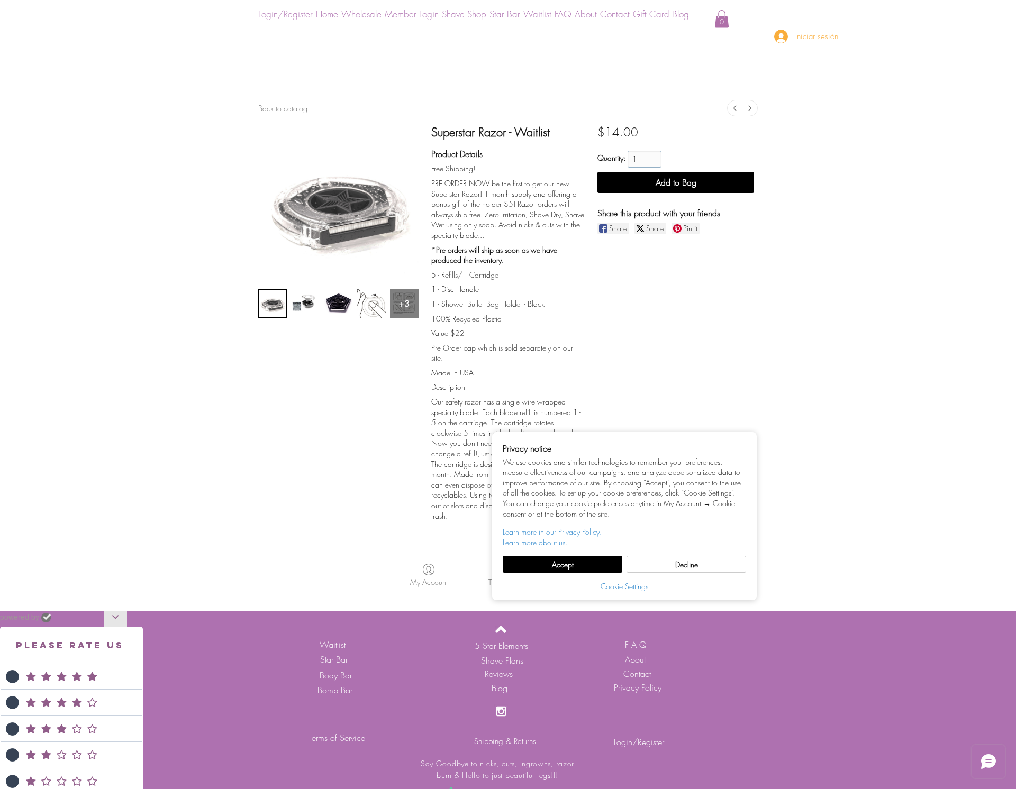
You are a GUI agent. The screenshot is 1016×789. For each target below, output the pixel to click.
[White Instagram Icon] (501, 711)
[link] (721, 18)
